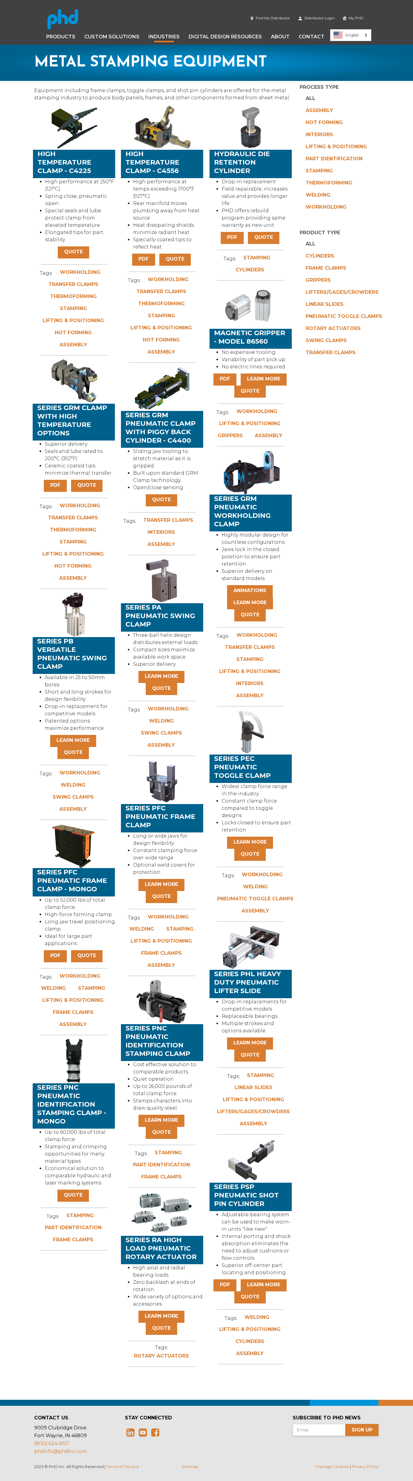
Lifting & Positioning (336, 146)
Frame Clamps (326, 268)
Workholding (326, 207)
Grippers (318, 280)
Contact (311, 37)
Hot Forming (324, 122)
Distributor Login (319, 18)
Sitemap (190, 1466)
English (352, 35)
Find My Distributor (272, 18)
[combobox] (350, 35)
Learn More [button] (263, 379)
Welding (318, 195)
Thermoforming (329, 183)
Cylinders (320, 256)
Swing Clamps (326, 340)
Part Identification (334, 159)
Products (60, 37)
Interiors (319, 134)
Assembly (319, 110)
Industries (164, 37)
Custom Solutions (111, 37)
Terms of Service (122, 1466)
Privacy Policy (365, 1466)
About (280, 37)
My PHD (355, 18)
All (310, 98)
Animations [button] (249, 590)
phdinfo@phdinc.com (60, 1451)
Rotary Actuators (333, 328)
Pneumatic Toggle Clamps (344, 316)
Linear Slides (324, 304)
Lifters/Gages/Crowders (342, 292)
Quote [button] (73, 252)
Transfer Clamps (331, 352)
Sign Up (362, 1430)
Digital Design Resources (225, 37)
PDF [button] (143, 259)
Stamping (319, 171)
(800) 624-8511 (51, 1443)
